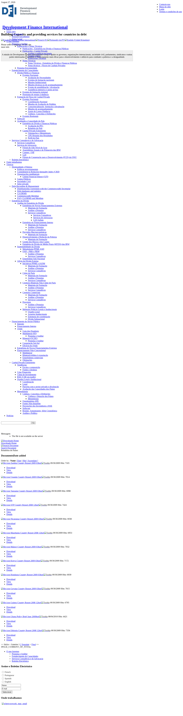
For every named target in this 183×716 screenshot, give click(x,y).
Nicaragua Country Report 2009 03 (27, 519)
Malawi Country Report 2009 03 (26, 547)
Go (33, 423)
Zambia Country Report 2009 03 (26, 463)
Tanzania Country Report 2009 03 (27, 491)
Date (19, 461)
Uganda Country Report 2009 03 (26, 477)
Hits (24, 461)
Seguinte (25, 644)
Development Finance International (35, 27)
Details (9, 472)
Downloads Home (9, 443)
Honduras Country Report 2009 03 (27, 575)
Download (10, 468)
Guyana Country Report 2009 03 (26, 589)
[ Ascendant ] (32, 461)
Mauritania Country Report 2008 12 (27, 533)
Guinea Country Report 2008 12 (26, 602)
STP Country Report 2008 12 (25, 505)
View (8, 470)
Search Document (8, 448)
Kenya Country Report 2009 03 (26, 561)
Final (33, 644)
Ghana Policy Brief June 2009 (25, 616)
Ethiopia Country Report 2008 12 (26, 630)
